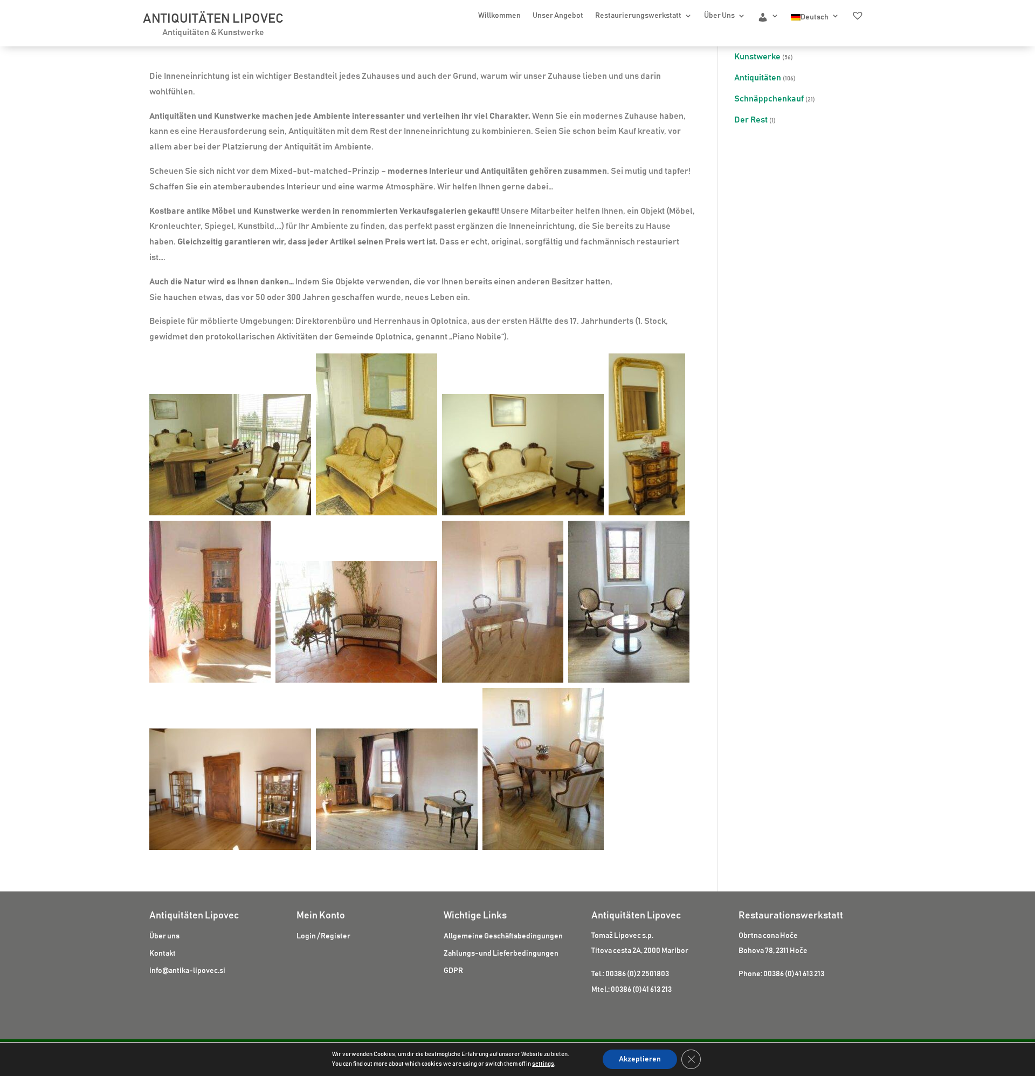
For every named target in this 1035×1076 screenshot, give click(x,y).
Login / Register (323, 936)
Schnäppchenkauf (769, 98)
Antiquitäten (757, 77)
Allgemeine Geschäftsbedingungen (503, 936)
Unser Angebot (558, 15)
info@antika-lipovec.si (187, 971)
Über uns (164, 936)
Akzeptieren (640, 1059)
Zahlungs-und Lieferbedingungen (501, 953)
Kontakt (162, 953)
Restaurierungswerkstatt (638, 15)
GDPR (453, 971)
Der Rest (751, 119)
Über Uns (719, 15)
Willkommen (499, 15)
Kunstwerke (757, 56)
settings (543, 1064)
